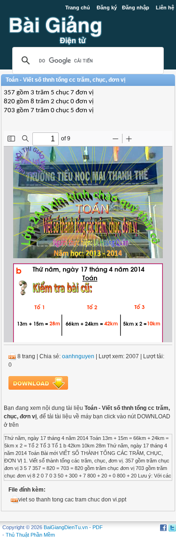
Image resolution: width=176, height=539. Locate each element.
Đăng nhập (135, 7)
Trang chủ (77, 7)
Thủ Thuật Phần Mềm (30, 535)
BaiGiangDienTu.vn (66, 527)
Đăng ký (107, 7)
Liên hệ (165, 7)
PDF (97, 527)
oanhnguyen (78, 356)
